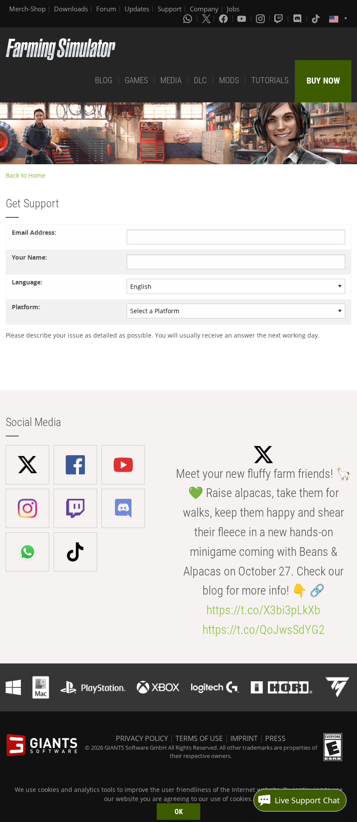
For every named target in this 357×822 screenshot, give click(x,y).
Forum (106, 8)
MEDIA (171, 80)
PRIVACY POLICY (142, 738)
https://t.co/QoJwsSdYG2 (263, 629)
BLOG (103, 80)
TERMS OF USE (199, 738)
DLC (200, 80)
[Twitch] (279, 18)
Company (204, 8)
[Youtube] (242, 18)
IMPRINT (244, 738)
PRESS (275, 738)
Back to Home (25, 175)
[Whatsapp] (188, 18)
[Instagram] (261, 18)
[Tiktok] (316, 18)
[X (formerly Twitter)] (206, 18)
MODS (229, 80)
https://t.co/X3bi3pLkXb (263, 610)
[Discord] (298, 18)
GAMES (136, 80)
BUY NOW (323, 80)
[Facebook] (224, 18)
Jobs (233, 8)
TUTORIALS (270, 80)
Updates (137, 8)
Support (170, 8)
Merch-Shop (27, 8)
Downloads (71, 8)
